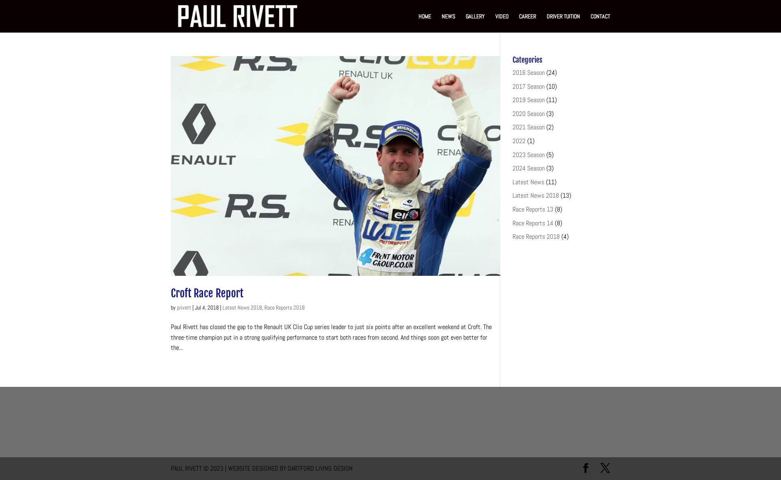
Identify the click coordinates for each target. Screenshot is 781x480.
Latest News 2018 (242, 307)
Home (425, 16)
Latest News (528, 182)
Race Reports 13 (533, 209)
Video (501, 16)
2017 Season (529, 86)
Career (527, 16)
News (448, 16)
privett (184, 307)
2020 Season (529, 113)
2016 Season (529, 72)
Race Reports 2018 (284, 307)
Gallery (475, 16)
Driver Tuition (563, 16)
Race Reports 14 (533, 223)
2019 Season (529, 100)
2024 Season (529, 168)
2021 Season (529, 127)
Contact (600, 16)
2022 (519, 141)
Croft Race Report (207, 293)
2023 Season (529, 155)
